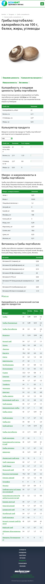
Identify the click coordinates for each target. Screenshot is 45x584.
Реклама (23, 566)
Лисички (6, 349)
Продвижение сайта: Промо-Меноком (22, 576)
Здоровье (22, 555)
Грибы (5, 317)
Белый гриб (7, 341)
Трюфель (6, 384)
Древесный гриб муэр (11, 458)
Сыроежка (6, 380)
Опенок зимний (8, 478)
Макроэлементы (10, 82)
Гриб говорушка (9, 462)
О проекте (22, 549)
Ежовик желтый (9, 502)
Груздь (5, 345)
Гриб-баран (7, 466)
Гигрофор (6, 482)
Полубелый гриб (9, 513)
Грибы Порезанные (10, 323)
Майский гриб (8, 527)
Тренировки (22, 563)
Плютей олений (9, 506)
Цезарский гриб (9, 510)
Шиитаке (6, 392)
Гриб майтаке (8, 426)
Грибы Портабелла (10, 329)
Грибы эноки (7, 412)
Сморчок (6, 376)
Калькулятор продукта (31, 78)
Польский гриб (8, 470)
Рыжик (5, 373)
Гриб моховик (8, 418)
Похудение (22, 552)
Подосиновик (8, 369)
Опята (5, 357)
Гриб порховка (8, 517)
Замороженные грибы (11, 408)
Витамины (23, 82)
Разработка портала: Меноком (22, 575)
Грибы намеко (8, 396)
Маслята (6, 353)
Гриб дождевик (8, 438)
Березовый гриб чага (11, 400)
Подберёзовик (8, 365)
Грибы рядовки (8, 448)
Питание (22, 558)
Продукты (22, 560)
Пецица (5, 485)
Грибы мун (6, 422)
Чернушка (6, 388)
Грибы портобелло (10, 432)
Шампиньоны (8, 361)
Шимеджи (6, 452)
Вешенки (6, 335)
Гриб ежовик (7, 404)
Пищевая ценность (11, 78)
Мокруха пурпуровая (10, 474)
